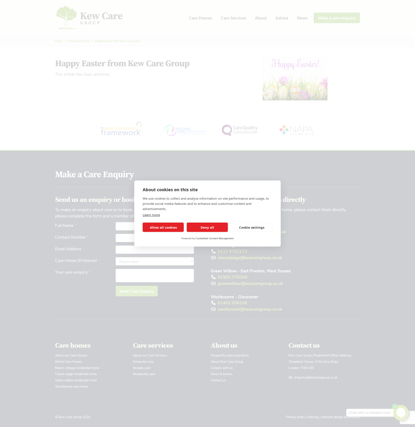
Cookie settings (251, 227)
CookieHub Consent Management (215, 238)
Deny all (207, 227)
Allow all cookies (163, 227)
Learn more (151, 215)
